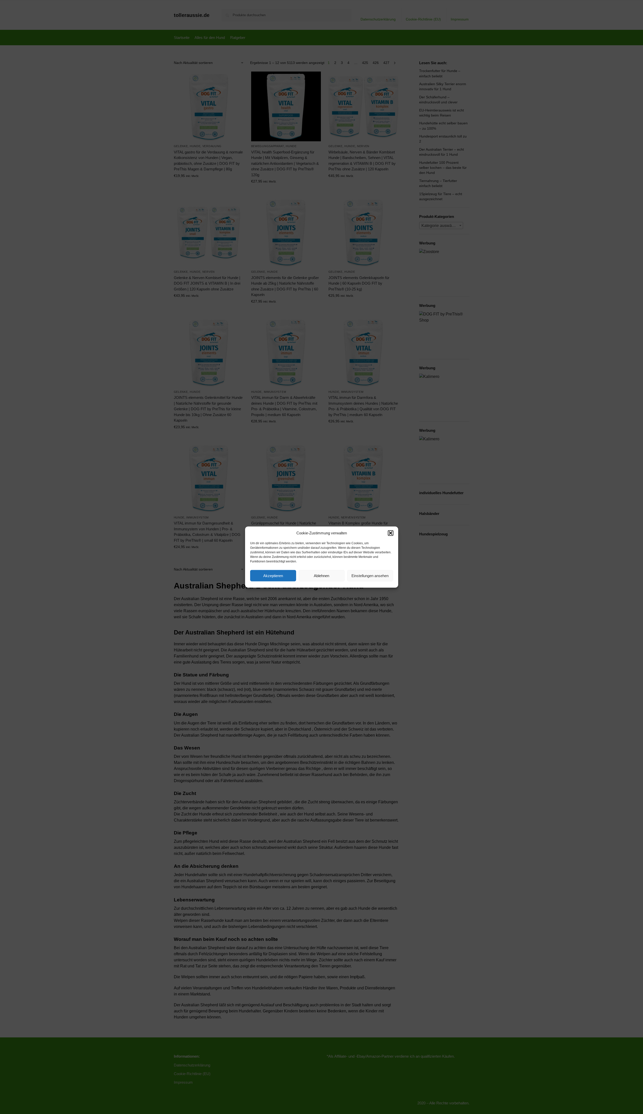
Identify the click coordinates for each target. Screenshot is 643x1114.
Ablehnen (321, 575)
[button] (390, 533)
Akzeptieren (273, 575)
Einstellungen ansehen (370, 575)
